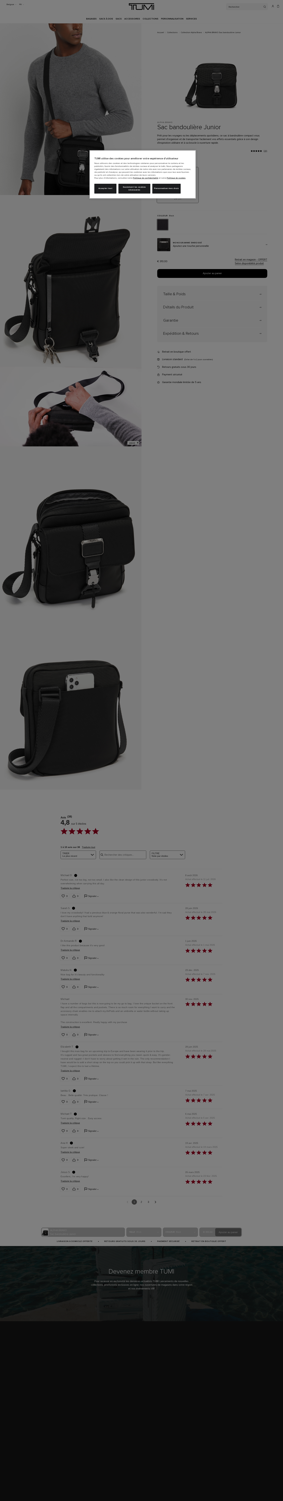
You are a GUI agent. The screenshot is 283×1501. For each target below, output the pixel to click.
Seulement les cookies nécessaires (134, 188)
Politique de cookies (176, 178)
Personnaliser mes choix (166, 188)
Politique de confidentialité (145, 178)
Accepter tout (105, 188)
